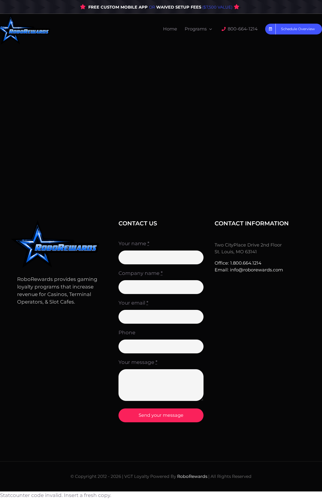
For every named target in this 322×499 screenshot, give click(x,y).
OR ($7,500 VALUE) (190, 7)
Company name (140, 273)
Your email (133, 303)
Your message (137, 362)
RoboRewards (192, 476)
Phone (126, 332)
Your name (133, 243)
